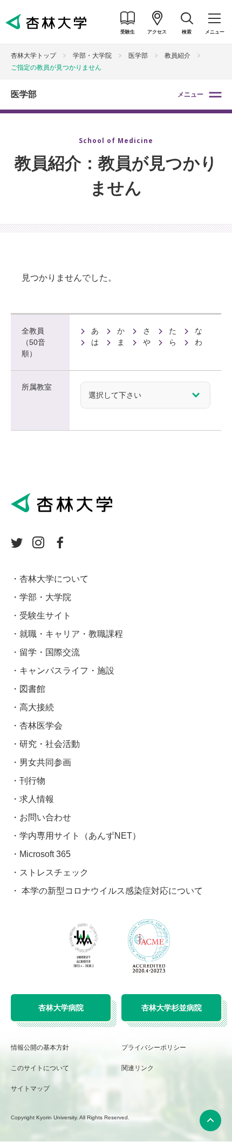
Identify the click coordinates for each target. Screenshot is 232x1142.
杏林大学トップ (33, 55)
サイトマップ (30, 1088)
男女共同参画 (45, 762)
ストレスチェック (53, 872)
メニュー (190, 94)
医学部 (24, 94)
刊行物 (32, 780)
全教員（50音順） (33, 342)
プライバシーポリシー (153, 1047)
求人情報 (36, 799)
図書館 (32, 689)
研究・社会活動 (49, 744)
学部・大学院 (92, 55)
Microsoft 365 (45, 854)
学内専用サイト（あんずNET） (80, 835)
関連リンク (137, 1068)
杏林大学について (53, 578)
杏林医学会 (41, 725)
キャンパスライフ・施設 (66, 670)
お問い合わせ (45, 817)
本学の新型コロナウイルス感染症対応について (111, 890)
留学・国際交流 (49, 652)
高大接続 (36, 707)
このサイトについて (40, 1068)
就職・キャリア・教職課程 (71, 633)
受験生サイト (45, 615)
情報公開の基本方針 (40, 1047)
